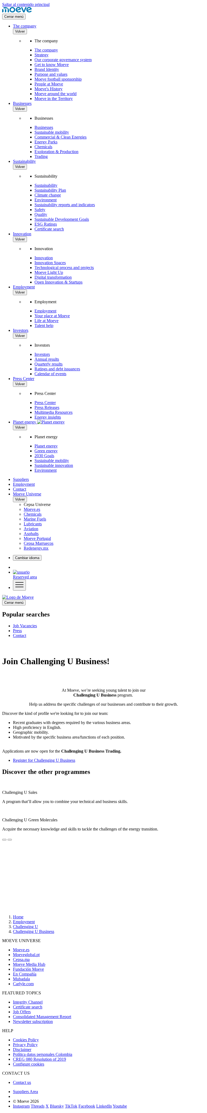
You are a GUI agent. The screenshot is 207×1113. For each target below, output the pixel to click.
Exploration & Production (56, 151)
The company (24, 26)
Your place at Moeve (52, 315)
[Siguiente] (10, 839)
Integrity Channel (28, 1002)
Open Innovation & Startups (58, 282)
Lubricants (33, 524)
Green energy (46, 451)
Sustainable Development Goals (61, 219)
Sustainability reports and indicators (64, 204)
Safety (39, 209)
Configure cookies (28, 1064)
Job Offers (22, 1011)
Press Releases (46, 407)
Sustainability (24, 161)
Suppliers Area (25, 1091)
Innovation (22, 234)
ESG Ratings (45, 224)
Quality (40, 214)
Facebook (86, 1106)
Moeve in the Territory (53, 98)
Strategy (41, 55)
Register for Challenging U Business (44, 760)
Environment (45, 200)
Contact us (22, 1082)
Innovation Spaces (50, 262)
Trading (41, 156)
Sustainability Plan (50, 190)
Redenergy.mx (36, 548)
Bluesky (57, 1106)
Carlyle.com (23, 983)
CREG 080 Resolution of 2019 (39, 1059)
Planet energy (46, 446)
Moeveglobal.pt (26, 954)
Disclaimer (22, 1049)
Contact (19, 489)
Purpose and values (50, 74)
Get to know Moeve (51, 64)
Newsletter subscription (33, 1021)
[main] (18, 597)
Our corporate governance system (63, 59)
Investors (20, 330)
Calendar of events (50, 373)
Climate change (47, 195)
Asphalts (31, 533)
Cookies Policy (26, 1040)
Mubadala (21, 979)
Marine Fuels (35, 519)
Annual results (46, 359)
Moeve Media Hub (29, 964)
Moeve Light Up (48, 272)
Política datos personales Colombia (42, 1054)
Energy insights (47, 417)
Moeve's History (48, 89)
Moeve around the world (55, 93)
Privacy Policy (25, 1044)
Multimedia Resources (53, 412)
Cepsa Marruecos (38, 543)
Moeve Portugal (37, 538)
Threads (37, 1106)
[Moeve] (17, 11)
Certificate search (49, 229)
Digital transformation (53, 277)
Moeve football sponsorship (58, 79)
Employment (24, 287)
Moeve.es (32, 509)
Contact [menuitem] (19, 635)
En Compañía (24, 974)
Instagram (21, 1106)
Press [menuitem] (17, 630)
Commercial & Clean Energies (60, 137)
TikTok (71, 1106)
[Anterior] (4, 839)
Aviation (31, 528)
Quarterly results (48, 364)
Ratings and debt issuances (57, 369)
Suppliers (21, 479)
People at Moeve (48, 84)
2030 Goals (44, 455)
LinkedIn (104, 1106)
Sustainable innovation (53, 465)
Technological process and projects (64, 267)
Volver (20, 31)
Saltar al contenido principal (26, 4)
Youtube (120, 1106)
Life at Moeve (46, 320)
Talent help (43, 325)
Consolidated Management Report (42, 1016)
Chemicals (43, 146)
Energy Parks (45, 142)
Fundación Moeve (28, 969)
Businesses (22, 103)
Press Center (23, 378)
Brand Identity (46, 69)
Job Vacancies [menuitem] (25, 625)
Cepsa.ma (21, 959)
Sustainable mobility (51, 132)
